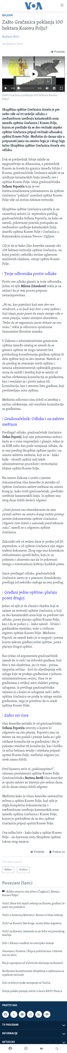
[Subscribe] (46, 1014)
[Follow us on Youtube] (22, 1014)
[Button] (58, 52)
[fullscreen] (61, 88)
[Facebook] (10, 1048)
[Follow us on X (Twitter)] (13, 1014)
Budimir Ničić (10, 36)
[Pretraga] (57, 1048)
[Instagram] (25, 1048)
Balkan (7, 15)
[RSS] (38, 1014)
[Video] (41, 1048)
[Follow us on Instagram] (30, 1014)
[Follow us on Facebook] (5, 1014)
